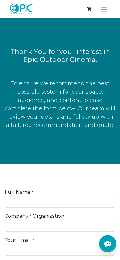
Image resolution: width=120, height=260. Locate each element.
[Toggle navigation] (104, 9)
